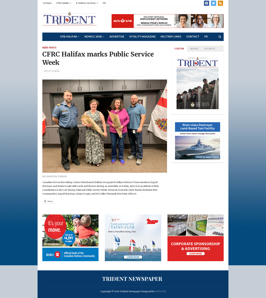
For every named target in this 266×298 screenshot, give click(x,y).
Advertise (116, 36)
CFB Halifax (62, 3)
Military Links (171, 36)
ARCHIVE (194, 48)
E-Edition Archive (86, 3)
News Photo (49, 47)
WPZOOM (160, 291)
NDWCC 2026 (93, 36)
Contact (47, 3)
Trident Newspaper (132, 278)
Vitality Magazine (142, 36)
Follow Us (209, 48)
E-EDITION (179, 48)
